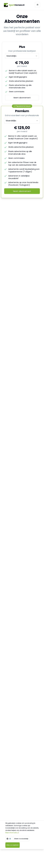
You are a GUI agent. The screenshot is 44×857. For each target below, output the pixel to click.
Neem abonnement (22, 97)
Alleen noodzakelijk (21, 839)
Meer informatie (11, 833)
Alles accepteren (12, 845)
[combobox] (22, 56)
